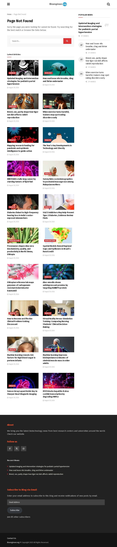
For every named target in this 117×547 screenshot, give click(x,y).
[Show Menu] (8, 4)
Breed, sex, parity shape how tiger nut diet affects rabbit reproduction (22, 115)
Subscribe (14, 510)
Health (48, 106)
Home (9, 14)
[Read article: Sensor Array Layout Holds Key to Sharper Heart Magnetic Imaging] (23, 380)
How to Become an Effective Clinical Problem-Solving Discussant (19, 321)
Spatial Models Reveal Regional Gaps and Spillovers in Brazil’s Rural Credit (57, 249)
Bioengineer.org (13, 542)
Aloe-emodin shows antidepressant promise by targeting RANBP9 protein (55, 285)
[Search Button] (108, 4)
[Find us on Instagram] (23, 448)
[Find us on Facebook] (10, 448)
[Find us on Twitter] (16, 448)
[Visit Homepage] (58, 4)
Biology (48, 73)
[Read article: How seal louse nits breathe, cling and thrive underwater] (58, 68)
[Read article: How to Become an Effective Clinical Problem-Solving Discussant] (23, 308)
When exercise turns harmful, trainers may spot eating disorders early (56, 115)
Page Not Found (20, 14)
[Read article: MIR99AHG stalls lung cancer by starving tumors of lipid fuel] (23, 168)
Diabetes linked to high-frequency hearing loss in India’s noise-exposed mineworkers (22, 215)
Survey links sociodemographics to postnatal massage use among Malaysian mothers (58, 182)
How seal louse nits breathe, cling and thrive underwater (96, 46)
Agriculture (14, 241)
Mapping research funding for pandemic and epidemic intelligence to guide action (20, 148)
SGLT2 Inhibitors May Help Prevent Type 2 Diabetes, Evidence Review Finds (58, 215)
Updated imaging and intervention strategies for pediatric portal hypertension (22, 81)
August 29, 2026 (13, 88)
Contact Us (11, 538)
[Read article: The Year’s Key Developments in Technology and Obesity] (58, 135)
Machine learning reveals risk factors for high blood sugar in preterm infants (21, 358)
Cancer (12, 73)
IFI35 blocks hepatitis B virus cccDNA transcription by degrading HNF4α (56, 394)
